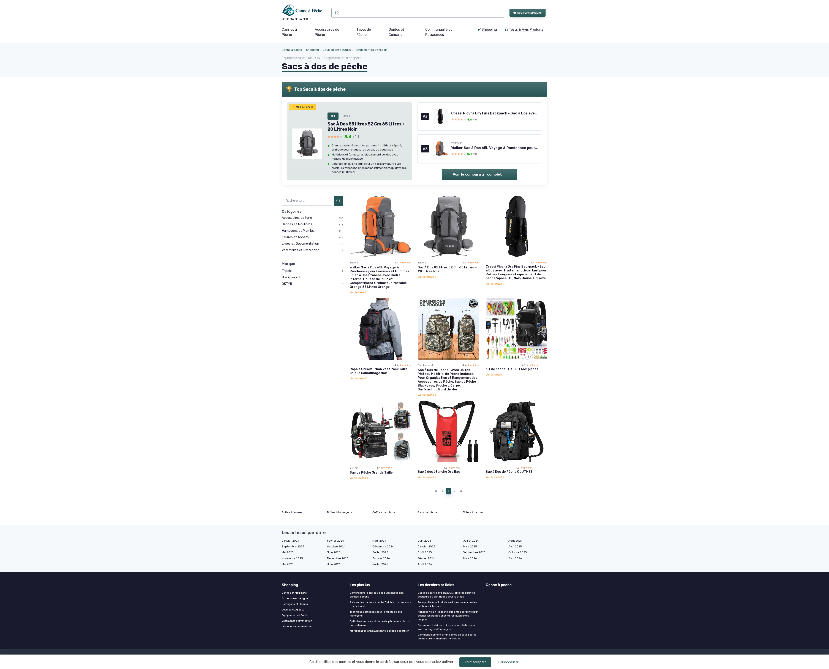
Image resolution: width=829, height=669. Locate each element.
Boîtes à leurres (292, 512)
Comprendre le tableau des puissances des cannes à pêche (377, 594)
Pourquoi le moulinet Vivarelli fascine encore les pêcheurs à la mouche (447, 604)
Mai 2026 (288, 564)
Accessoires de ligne (297, 218)
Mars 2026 (470, 558)
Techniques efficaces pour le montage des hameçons (376, 613)
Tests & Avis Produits (526, 29)
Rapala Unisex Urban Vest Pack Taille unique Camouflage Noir (379, 371)
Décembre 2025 (337, 558)
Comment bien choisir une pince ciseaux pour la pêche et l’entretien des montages (447, 636)
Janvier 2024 (290, 540)
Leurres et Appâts (295, 237)
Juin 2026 (333, 564)
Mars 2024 (379, 540)
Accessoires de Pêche (327, 32)
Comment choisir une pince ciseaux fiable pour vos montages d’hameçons (446, 627)
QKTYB (287, 284)
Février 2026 (426, 558)
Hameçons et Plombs (298, 231)
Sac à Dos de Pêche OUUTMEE (509, 472)
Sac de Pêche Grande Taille (371, 472)
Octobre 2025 (517, 552)
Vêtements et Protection (301, 250)
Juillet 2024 (471, 540)
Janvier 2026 (381, 558)
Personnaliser (508, 662)
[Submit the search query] (338, 201)
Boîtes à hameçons (339, 512)
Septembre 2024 (293, 546)
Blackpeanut (291, 277)
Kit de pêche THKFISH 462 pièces (512, 369)
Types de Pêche (363, 32)
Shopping (489, 29)
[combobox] (417, 13)
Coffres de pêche (383, 512)
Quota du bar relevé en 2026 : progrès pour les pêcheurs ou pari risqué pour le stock (446, 594)
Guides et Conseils (396, 32)
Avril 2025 (515, 546)
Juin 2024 (424, 540)
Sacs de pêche (427, 512)
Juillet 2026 (380, 564)
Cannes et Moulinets (297, 224)
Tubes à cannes (473, 512)
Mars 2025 (470, 546)
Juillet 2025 (380, 552)
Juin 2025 (333, 552)
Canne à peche (292, 49)
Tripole (287, 271)
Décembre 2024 (383, 546)
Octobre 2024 (336, 546)
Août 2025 (425, 552)
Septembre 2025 (474, 552)
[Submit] (337, 12)
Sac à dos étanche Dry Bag (439, 472)
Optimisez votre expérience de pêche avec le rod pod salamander (380, 623)
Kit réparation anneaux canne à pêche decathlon (379, 630)
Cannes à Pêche (289, 32)
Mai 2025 (288, 552)
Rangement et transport (371, 49)
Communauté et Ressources (438, 32)
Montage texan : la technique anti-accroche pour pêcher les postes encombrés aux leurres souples (448, 615)
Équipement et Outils (337, 49)
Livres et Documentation (300, 244)
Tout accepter (475, 662)
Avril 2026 (515, 558)
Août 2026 (425, 564)
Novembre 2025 (292, 558)
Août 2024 (515, 540)
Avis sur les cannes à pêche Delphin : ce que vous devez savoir (380, 604)
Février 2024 (335, 540)
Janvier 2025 (426, 546)
